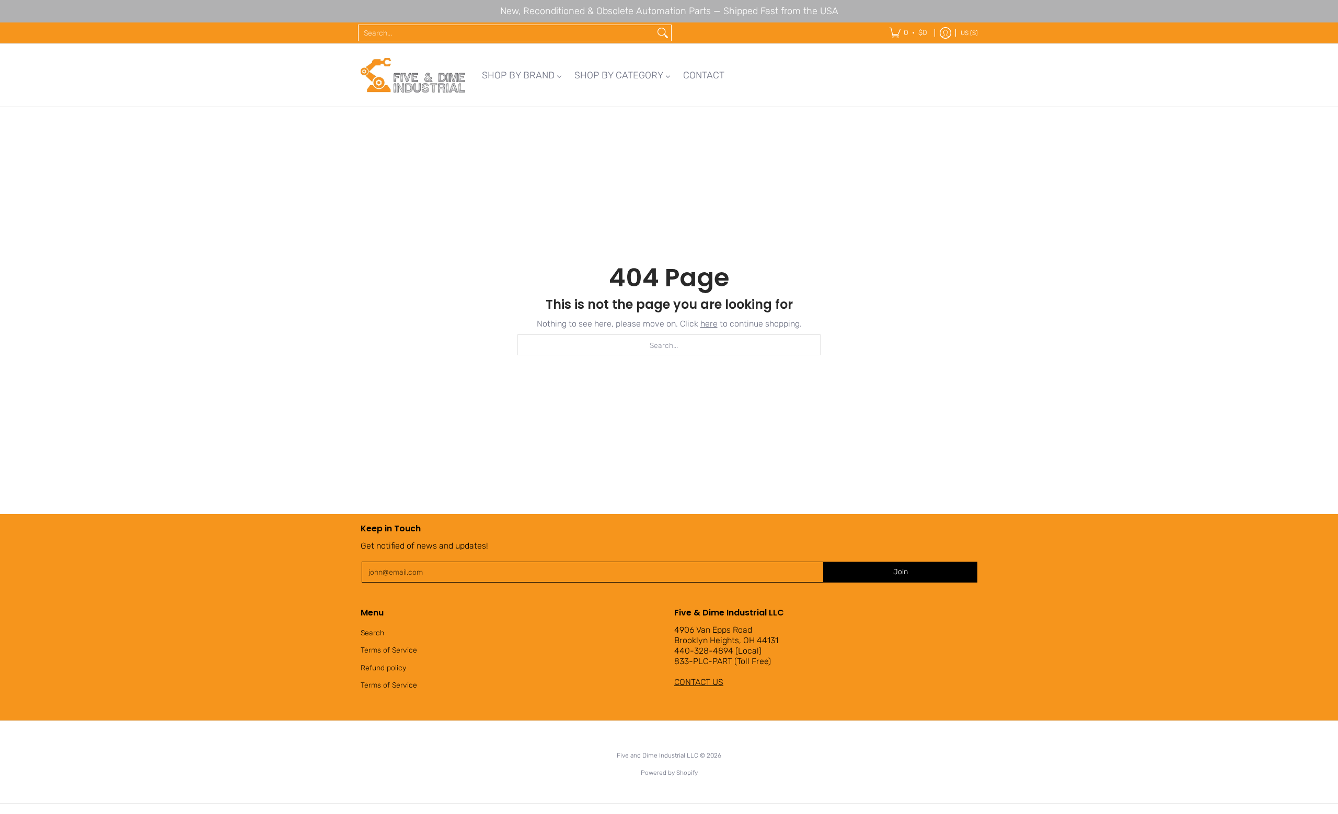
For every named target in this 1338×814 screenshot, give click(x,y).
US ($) (969, 33)
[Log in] (945, 32)
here (709, 324)
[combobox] (506, 33)
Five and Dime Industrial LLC (657, 755)
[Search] (662, 33)
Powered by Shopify (669, 772)
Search (372, 633)
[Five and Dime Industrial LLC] (413, 75)
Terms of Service (389, 650)
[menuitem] (522, 75)
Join (900, 571)
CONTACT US (698, 682)
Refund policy (383, 668)
